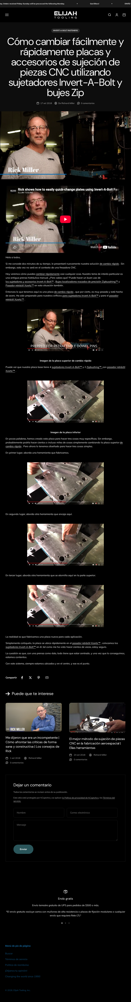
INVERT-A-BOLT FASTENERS (65, 30)
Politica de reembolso (17, 964)
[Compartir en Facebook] (22, 677)
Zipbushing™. (94, 367)
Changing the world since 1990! (22, 976)
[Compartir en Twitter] (30, 677)
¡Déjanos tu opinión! (16, 970)
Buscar (9, 953)
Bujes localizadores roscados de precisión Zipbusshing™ (86, 281)
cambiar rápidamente (48, 273)
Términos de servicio (16, 959)
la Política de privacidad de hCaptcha (80, 797)
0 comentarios (87, 103)
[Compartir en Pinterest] (38, 677)
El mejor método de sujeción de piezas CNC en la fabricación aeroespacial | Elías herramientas (97, 743)
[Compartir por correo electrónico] (47, 677)
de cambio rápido (109, 263)
